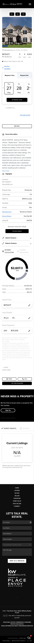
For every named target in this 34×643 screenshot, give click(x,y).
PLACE (17, 612)
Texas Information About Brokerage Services (17, 626)
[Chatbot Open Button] (29, 638)
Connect (17, 506)
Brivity (15, 638)
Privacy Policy (6, 640)
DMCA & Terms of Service (18, 640)
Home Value (17, 501)
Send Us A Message (17, 561)
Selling (17, 496)
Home (17, 488)
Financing (17, 498)
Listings (17, 490)
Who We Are (17, 503)
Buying (17, 493)
